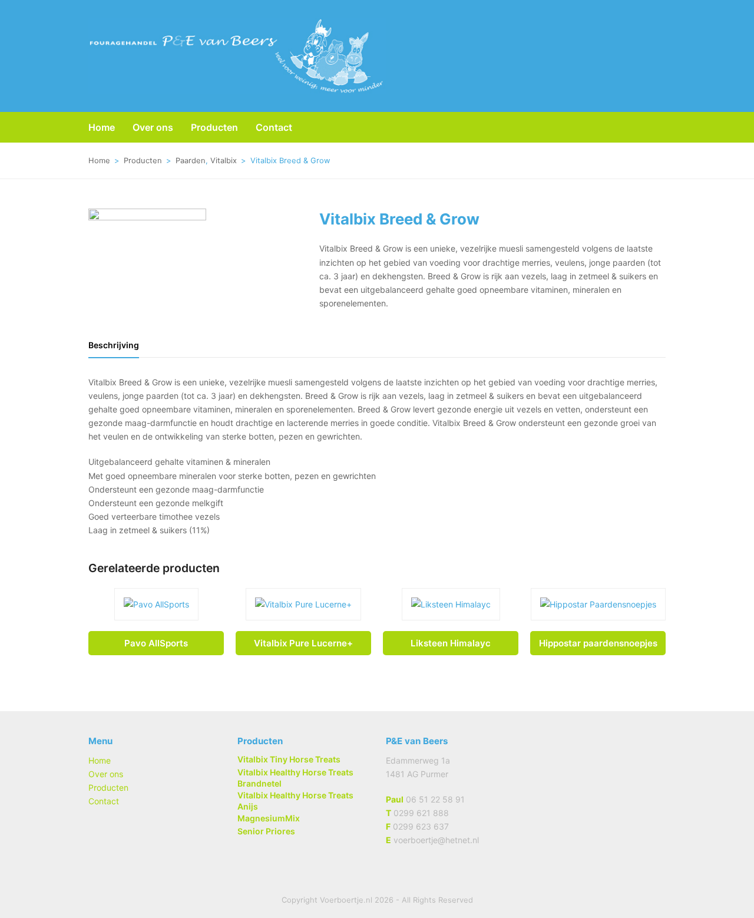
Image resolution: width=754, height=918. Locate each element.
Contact (103, 801)
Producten (108, 787)
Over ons (105, 774)
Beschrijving (113, 345)
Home (99, 760)
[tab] (113, 345)
